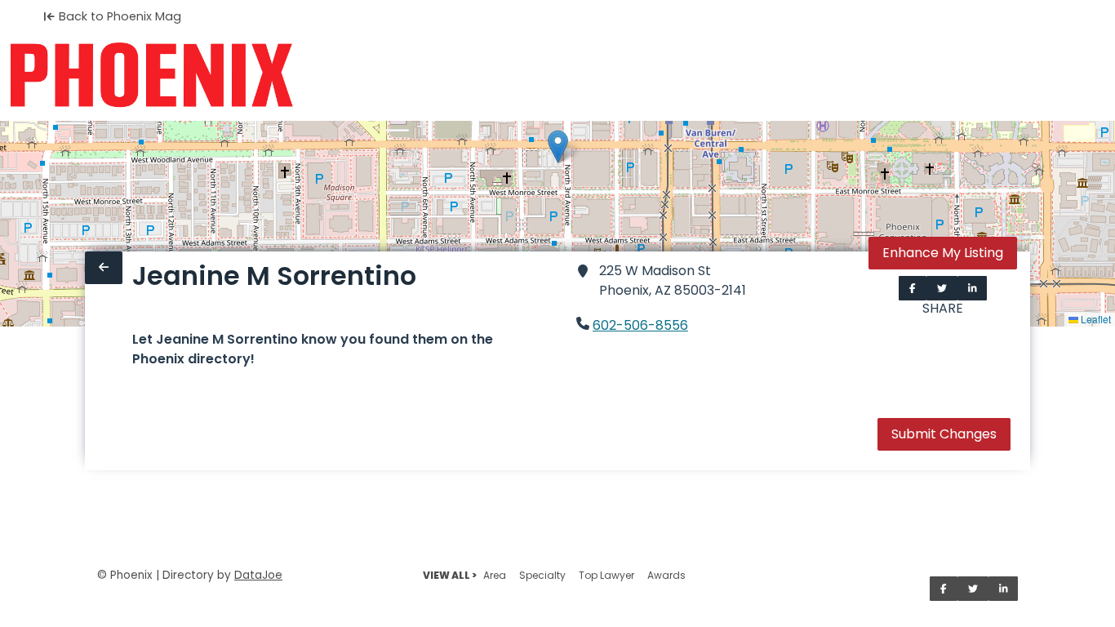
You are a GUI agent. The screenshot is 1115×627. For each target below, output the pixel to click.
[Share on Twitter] (941, 288)
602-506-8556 (640, 325)
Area (494, 575)
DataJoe (258, 575)
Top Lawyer (606, 575)
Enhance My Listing (942, 252)
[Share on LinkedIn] (972, 288)
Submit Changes (944, 434)
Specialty (542, 575)
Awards (666, 575)
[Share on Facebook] (912, 288)
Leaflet (1094, 319)
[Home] (151, 75)
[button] (558, 146)
